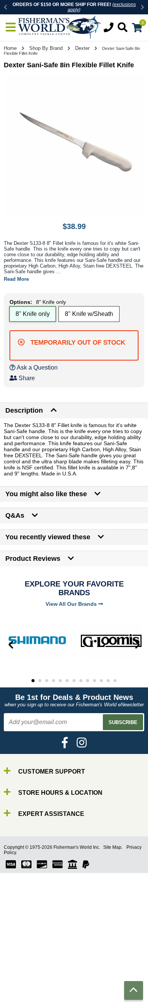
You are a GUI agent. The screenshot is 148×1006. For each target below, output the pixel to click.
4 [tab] (53, 680)
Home (10, 48)
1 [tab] (33, 680)
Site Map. (113, 847)
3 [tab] (46, 680)
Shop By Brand (46, 48)
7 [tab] (74, 680)
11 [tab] (101, 680)
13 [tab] (115, 680)
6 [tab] (67, 680)
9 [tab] (87, 680)
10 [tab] (94, 680)
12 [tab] (108, 680)
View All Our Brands (72, 604)
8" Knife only (33, 314)
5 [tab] (60, 680)
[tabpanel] (37, 640)
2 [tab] (39, 680)
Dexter (82, 48)
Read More (16, 279)
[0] (137, 29)
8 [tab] (80, 680)
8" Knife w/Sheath (89, 314)
